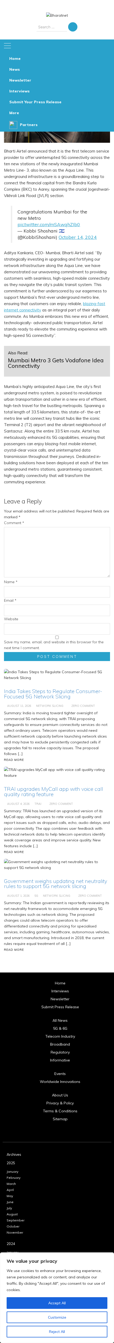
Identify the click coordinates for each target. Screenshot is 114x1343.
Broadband (60, 1044)
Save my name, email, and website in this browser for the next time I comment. (54, 645)
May (10, 1196)
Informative (60, 1060)
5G (36, 896)
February (13, 1178)
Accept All (57, 1303)
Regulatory (60, 1052)
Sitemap (60, 1119)
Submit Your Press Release (35, 102)
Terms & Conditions (60, 1111)
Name (10, 581)
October (13, 1226)
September (15, 1220)
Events (60, 1073)
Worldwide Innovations (60, 1081)
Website (11, 619)
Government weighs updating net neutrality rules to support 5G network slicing (55, 884)
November (15, 1232)
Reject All (57, 1331)
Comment (14, 522)
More (14, 112)
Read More (14, 950)
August (12, 1214)
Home (15, 58)
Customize (57, 1317)
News (14, 69)
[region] (57, 1297)
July (9, 1208)
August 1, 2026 (18, 896)
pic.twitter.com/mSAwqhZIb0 (48, 224)
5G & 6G (60, 1028)
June (10, 1202)
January (12, 1172)
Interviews (19, 91)
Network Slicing (56, 896)
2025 (11, 1163)
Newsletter (20, 80)
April (10, 1190)
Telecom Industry (60, 1036)
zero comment (90, 896)
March (11, 1184)
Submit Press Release (60, 1007)
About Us (60, 1095)
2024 (11, 1244)
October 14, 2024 (78, 237)
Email (10, 600)
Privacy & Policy (60, 1103)
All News (60, 1020)
